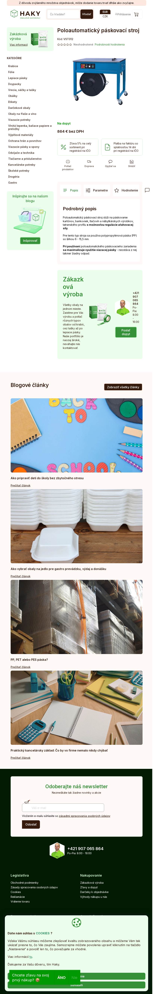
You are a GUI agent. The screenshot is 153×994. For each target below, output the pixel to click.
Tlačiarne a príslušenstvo (25, 158)
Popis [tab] (74, 190)
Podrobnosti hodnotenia (110, 44)
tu (30, 957)
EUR (105, 11)
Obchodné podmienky (24, 882)
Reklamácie (18, 896)
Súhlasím (76, 985)
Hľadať (86, 14)
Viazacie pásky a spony (23, 146)
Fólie (11, 72)
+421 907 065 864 (85, 848)
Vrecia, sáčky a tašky (22, 90)
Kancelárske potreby (21, 164)
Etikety (12, 101)
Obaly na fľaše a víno (22, 113)
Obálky (12, 95)
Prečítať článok (20, 485)
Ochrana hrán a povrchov (24, 140)
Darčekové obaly (19, 107)
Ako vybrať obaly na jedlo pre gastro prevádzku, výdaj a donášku (58, 569)
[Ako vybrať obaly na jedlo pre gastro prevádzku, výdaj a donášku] (77, 526)
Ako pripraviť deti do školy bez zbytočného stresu (47, 478)
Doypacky (14, 84)
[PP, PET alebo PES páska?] (77, 617)
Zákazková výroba (92, 882)
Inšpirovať (30, 240)
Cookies (16, 892)
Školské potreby (18, 170)
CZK (105, 16)
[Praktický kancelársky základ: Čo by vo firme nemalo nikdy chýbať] (77, 708)
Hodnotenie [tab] (130, 190)
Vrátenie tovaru (20, 901)
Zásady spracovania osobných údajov (34, 887)
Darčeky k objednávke (94, 892)
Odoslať (31, 824)
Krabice (13, 66)
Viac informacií (19, 44)
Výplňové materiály (20, 134)
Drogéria (13, 176)
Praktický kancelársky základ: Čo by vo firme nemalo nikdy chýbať (59, 750)
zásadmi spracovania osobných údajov (84, 815)
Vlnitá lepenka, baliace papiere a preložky (30, 127)
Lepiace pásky (17, 78)
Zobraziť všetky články (123, 387)
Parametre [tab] (100, 190)
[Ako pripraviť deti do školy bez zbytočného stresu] (77, 435)
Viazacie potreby (19, 119)
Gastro (12, 182)
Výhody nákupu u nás (93, 896)
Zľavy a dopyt (89, 887)
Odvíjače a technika (21, 152)
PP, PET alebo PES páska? (29, 659)
